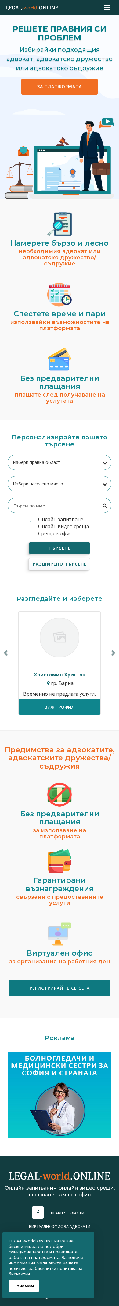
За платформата (59, 86)
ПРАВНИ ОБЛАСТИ (67, 1213)
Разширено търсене (60, 564)
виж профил (59, 707)
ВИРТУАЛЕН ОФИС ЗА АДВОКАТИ (59, 1226)
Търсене (59, 548)
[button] (6, 652)
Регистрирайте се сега (60, 988)
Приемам (23, 1285)
